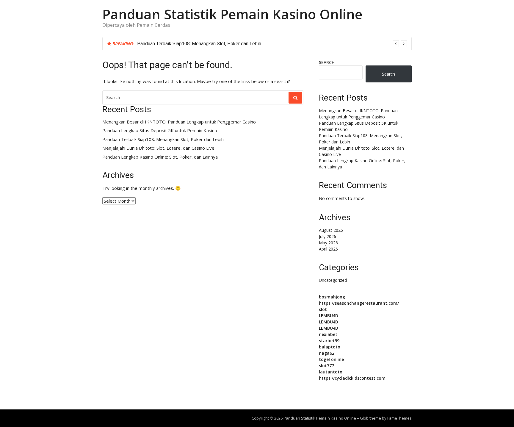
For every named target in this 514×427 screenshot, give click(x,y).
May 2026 (328, 242)
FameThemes (399, 418)
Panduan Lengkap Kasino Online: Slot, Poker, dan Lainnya (160, 157)
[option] (272, 43)
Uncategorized (333, 280)
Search (327, 62)
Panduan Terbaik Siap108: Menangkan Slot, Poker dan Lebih (199, 43)
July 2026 (327, 236)
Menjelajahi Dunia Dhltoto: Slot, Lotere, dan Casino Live (158, 148)
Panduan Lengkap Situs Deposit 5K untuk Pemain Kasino (159, 130)
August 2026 (331, 230)
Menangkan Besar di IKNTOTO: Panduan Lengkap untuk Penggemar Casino (179, 122)
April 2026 (328, 249)
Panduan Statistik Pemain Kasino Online (232, 14)
